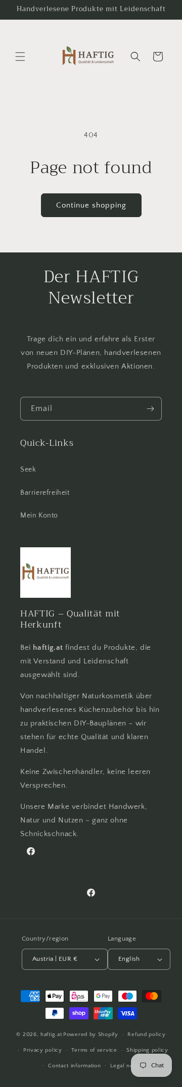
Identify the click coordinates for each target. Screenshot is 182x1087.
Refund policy (146, 1034)
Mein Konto (39, 515)
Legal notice (126, 1066)
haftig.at (51, 1034)
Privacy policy (42, 1050)
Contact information (74, 1066)
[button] (20, 56)
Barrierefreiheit (45, 493)
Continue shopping (91, 205)
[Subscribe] (150, 409)
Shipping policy (147, 1050)
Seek (28, 469)
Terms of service (94, 1050)
